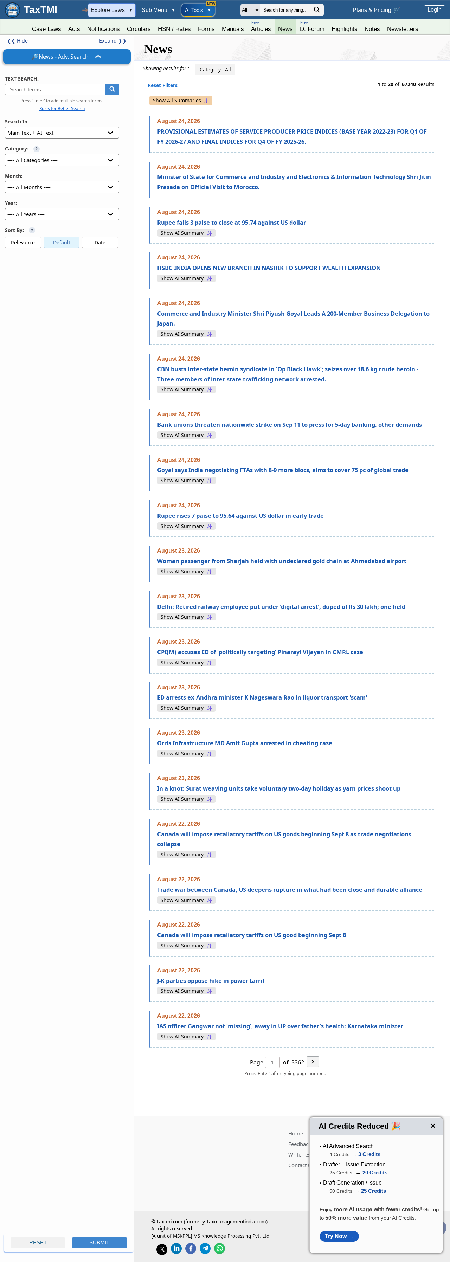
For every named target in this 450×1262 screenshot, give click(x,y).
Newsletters (402, 29)
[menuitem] (46, 27)
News (285, 29)
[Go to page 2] (313, 1062)
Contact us (301, 1164)
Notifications (103, 29)
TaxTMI (40, 9)
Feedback (299, 1143)
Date (100, 242)
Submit (99, 1242)
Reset (38, 1242)
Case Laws (46, 29)
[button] (112, 89)
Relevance (23, 242)
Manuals (233, 29)
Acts (74, 29)
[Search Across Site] (316, 11)
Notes (372, 29)
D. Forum (312, 26)
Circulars (139, 29)
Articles (261, 26)
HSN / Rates (174, 29)
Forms (206, 29)
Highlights (345, 29)
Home (295, 1133)
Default (61, 242)
